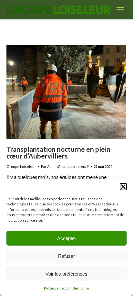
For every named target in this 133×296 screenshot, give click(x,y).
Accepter (66, 238)
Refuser (66, 256)
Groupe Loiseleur (21, 166)
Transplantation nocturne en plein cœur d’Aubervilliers (58, 152)
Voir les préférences (66, 274)
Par (65, 166)
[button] (123, 186)
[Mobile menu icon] (120, 9)
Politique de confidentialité (66, 288)
